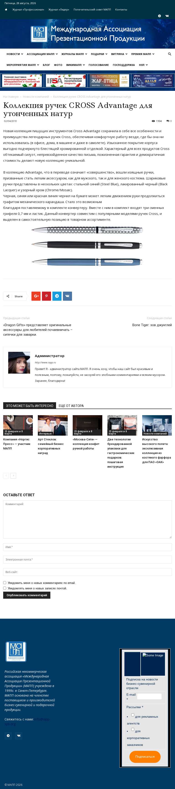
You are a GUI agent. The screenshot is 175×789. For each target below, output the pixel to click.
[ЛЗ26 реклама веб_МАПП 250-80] (153, 80)
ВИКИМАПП (74, 65)
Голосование (99, 65)
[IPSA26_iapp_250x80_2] (66, 80)
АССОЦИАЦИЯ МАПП (40, 54)
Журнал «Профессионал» (28, 9)
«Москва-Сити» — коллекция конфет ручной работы (86, 444)
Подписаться (145, 756)
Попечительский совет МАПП (92, 9)
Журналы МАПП (73, 54)
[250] (109, 80)
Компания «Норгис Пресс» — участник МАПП (16, 444)
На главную (11, 97)
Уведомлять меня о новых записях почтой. (37, 588)
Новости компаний (36, 97)
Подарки (97, 54)
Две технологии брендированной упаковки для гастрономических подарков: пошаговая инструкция (120, 453)
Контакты (121, 9)
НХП (141, 65)
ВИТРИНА (117, 54)
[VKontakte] (167, 16)
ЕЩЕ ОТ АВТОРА (71, 406)
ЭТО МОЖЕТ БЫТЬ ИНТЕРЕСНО (29, 406)
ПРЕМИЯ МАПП (141, 54)
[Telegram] (159, 16)
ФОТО (58, 65)
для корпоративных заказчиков (138, 738)
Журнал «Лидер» (59, 9)
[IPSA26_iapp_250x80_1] (22, 80)
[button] (169, 54)
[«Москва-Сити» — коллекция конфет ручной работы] (87, 425)
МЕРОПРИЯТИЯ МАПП (21, 65)
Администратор (49, 355)
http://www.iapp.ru (45, 362)
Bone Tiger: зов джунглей (152, 325)
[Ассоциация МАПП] (87, 34)
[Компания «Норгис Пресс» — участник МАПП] (18, 425)
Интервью (45, 433)
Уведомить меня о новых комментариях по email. (42, 583)
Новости (13, 54)
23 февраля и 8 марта (14, 432)
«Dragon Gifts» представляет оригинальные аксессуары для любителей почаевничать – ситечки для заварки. (37, 330)
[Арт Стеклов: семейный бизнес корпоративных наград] (52, 425)
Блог (46, 65)
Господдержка (124, 65)
